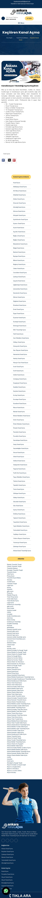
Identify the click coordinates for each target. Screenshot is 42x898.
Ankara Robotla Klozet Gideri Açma (17, 721)
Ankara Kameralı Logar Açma (15, 732)
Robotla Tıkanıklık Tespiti (14, 564)
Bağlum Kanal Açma (19, 240)
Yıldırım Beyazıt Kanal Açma (21, 538)
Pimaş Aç (10, 593)
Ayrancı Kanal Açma (19, 223)
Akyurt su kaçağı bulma (14, 766)
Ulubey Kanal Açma (18, 497)
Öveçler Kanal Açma (19, 428)
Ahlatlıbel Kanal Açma (19, 195)
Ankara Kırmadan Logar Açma (15, 730)
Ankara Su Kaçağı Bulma (14, 656)
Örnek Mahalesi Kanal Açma (21, 424)
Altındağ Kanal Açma (19, 207)
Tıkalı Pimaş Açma (12, 597)
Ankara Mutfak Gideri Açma (15, 745)
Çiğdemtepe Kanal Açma (20, 285)
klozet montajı (11, 620)
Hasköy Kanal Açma (19, 358)
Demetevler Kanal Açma (20, 293)
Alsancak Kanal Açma (19, 203)
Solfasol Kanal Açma (19, 460)
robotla (9, 612)
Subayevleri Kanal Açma (20, 464)
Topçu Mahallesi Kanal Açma (21, 477)
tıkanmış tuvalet (11, 610)
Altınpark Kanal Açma (19, 215)
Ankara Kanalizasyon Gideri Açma (16, 681)
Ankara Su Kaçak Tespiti (14, 738)
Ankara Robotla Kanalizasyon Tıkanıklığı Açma (20, 677)
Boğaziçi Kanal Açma (19, 264)
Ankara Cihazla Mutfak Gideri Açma (17, 755)
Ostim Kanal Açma (18, 420)
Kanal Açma (16, 182)
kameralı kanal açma (13, 633)
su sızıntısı (10, 641)
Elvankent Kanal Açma (19, 305)
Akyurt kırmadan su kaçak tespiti (16, 765)
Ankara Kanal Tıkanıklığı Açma (22, 550)
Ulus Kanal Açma (18, 505)
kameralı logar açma (13, 635)
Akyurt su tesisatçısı (13, 768)
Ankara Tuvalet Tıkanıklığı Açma (16, 740)
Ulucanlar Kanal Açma (19, 501)
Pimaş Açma (10, 576)
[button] (21, 23)
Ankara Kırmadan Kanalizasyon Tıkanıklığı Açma (21, 679)
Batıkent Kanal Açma (19, 252)
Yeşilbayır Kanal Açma (19, 534)
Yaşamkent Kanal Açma (20, 522)
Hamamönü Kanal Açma (20, 354)
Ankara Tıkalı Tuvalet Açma (15, 719)
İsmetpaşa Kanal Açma (19, 379)
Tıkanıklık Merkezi (12, 568)
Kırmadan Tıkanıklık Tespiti (15, 570)
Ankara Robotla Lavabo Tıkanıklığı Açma (18, 703)
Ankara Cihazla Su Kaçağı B (15, 744)
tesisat (9, 587)
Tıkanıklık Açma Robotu (14, 578)
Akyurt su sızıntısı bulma (14, 770)
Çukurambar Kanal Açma (20, 289)
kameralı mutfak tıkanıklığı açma (16, 637)
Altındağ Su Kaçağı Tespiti (14, 763)
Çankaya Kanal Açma (19, 276)
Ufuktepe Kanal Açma (19, 493)
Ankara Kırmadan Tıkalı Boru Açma (17, 709)
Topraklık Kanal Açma (19, 485)
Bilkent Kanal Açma (18, 260)
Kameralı (9, 625)
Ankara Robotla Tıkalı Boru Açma (16, 711)
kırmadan (9, 614)
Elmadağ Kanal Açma (7, 883)
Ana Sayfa (9, 38)
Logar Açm (10, 585)
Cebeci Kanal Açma (18, 268)
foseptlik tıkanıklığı (12, 623)
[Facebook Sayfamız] (20, 6)
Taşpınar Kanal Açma (19, 469)
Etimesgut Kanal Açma (19, 325)
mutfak (9, 757)
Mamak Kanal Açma (19, 411)
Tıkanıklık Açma (11, 572)
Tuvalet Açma (11, 581)
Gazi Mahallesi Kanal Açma (21, 338)
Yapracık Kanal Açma (19, 518)
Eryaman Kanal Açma (19, 317)
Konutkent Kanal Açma (19, 403)
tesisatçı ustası (11, 648)
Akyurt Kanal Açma (6, 877)
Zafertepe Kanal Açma (19, 546)
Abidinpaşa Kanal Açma (20, 186)
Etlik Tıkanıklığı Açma (19, 330)
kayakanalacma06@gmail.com (22, 1)
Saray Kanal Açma (18, 444)
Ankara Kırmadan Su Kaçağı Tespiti (17, 650)
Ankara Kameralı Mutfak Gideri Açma (17, 753)
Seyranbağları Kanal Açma (20, 448)
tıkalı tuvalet (10, 608)
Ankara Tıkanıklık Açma (14, 669)
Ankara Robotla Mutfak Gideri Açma (17, 749)
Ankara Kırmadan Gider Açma (15, 686)
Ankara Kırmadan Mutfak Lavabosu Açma (19, 747)
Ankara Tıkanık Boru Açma (14, 713)
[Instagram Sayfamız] (23, 6)
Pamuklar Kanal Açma (19, 432)
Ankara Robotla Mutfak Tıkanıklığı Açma (18, 751)
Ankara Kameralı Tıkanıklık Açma (16, 700)
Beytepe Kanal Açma (19, 256)
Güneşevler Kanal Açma (20, 346)
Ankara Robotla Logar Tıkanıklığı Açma (18, 728)
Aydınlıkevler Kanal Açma (20, 219)
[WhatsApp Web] (18, 6)
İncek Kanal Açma (18, 366)
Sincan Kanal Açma (18, 452)
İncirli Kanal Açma (18, 370)
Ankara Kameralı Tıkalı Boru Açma (17, 715)
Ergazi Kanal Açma (18, 313)
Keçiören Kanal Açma (19, 391)
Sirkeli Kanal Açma (18, 456)
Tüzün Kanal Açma (18, 489)
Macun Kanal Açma (18, 407)
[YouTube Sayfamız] (21, 6)
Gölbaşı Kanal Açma (19, 342)
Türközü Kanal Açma (19, 481)
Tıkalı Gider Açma (12, 599)
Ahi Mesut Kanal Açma (19, 191)
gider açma (10, 591)
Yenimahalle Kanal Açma (20, 530)
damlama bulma (11, 642)
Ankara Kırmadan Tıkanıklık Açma (17, 698)
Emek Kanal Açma (18, 309)
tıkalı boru (10, 618)
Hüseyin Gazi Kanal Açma (20, 362)
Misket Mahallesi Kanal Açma (21, 415)
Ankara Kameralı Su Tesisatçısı (16, 663)
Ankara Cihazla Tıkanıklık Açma (16, 702)
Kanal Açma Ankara (22, 38)
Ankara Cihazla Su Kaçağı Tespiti (16, 654)
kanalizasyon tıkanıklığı (14, 604)
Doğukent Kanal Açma (19, 301)
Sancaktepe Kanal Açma (20, 440)
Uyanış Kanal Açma (18, 509)
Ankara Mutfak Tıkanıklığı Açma (16, 707)
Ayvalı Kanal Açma (18, 227)
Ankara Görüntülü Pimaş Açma (16, 675)
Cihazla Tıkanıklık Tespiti (14, 566)
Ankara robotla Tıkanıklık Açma (16, 696)
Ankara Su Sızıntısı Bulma (14, 658)
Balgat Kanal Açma (18, 248)
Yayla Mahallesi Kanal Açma (21, 526)
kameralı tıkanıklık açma (14, 629)
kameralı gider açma (13, 631)
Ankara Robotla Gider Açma (15, 688)
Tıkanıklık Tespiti (12, 583)
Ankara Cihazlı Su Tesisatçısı (15, 662)
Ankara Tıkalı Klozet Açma (14, 717)
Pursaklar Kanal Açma (19, 436)
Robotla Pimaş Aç (12, 595)
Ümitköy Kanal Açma (19, 514)
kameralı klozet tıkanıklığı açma (16, 639)
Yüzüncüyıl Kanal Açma (20, 542)
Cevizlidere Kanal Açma (20, 272)
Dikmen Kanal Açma (19, 297)
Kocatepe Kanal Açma (19, 399)
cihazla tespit (11, 644)
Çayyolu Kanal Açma (19, 281)
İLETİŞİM (29, 18)
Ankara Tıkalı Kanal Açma (14, 683)
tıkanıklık (9, 589)
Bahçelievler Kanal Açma (20, 244)
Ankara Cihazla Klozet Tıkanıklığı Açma (18, 725)
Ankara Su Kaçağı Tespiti (14, 665)
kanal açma (6, 153)
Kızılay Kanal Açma (18, 395)
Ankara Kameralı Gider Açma (15, 690)
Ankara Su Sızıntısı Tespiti (14, 660)
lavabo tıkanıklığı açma (13, 616)
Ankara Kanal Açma (12, 671)
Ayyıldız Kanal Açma (19, 231)
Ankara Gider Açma (12, 667)
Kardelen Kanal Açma (19, 387)
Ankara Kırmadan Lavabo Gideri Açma (18, 705)
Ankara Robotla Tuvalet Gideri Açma (17, 726)
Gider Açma (10, 574)
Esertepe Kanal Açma (19, 321)
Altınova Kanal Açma (19, 211)
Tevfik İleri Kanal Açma (19, 473)
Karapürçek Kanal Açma (20, 383)
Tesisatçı (9, 580)
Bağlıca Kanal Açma (19, 236)
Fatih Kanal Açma (18, 334)
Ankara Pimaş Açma (13, 673)
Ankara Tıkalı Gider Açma (14, 684)
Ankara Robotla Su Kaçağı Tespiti (16, 652)
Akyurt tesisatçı (11, 772)
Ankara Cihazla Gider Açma (15, 692)
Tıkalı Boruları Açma (13, 600)
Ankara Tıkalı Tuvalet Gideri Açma (17, 723)
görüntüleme (10, 627)
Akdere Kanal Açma (18, 199)
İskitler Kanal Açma (18, 375)
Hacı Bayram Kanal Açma (20, 350)
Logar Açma (10, 602)
